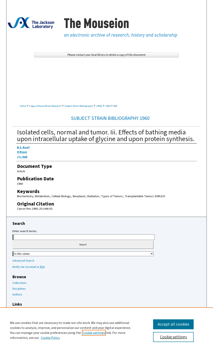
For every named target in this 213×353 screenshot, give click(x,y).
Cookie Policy (50, 338)
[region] (106, 330)
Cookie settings (94, 333)
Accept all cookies (173, 324)
